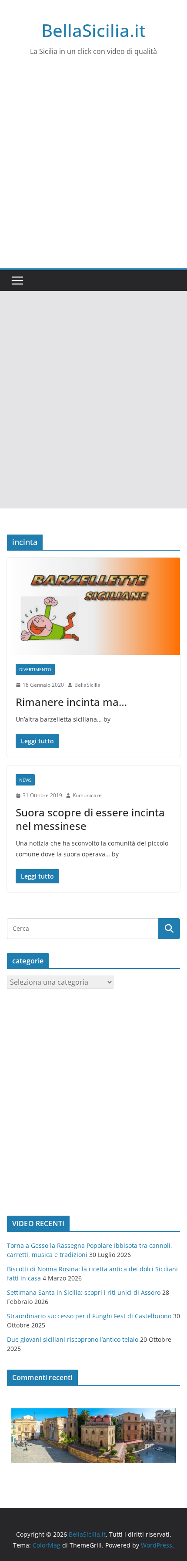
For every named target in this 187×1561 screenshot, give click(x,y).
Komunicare (87, 795)
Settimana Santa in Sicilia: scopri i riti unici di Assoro (83, 1292)
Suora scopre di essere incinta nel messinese (90, 819)
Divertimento (35, 669)
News (25, 780)
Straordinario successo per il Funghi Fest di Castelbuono (89, 1316)
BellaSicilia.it (93, 30)
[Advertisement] (93, 170)
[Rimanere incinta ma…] (93, 606)
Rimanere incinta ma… (71, 702)
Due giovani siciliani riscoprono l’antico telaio (72, 1339)
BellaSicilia (87, 685)
